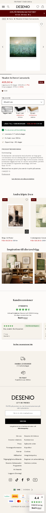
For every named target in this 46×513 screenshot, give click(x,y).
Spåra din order (30, 444)
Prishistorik (6, 174)
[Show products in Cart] (42, 6)
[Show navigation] (3, 6)
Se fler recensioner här (23, 344)
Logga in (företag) (15, 473)
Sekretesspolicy (23, 428)
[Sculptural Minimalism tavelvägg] (17, 268)
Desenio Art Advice (31, 436)
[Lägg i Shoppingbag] (27, 232)
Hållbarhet (18, 455)
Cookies (27, 451)
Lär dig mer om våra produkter (23, 179)
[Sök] (8, 6)
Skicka (23, 421)
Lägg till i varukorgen (23, 124)
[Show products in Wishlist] (37, 6)
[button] (36, 503)
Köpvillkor (28, 448)
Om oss (19, 436)
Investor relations (15, 440)
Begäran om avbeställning (34, 459)
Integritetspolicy (30, 455)
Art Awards (18, 469)
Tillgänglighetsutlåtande (12, 459)
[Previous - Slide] (2, 47)
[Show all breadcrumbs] (4, 19)
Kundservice (29, 440)
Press (20, 444)
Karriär (19, 451)
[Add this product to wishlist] (41, 24)
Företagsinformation (14, 448)
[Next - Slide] (43, 47)
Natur (11, 19)
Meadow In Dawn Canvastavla (27, 19)
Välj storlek (6, 98)
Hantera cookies (30, 463)
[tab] (6, 73)
